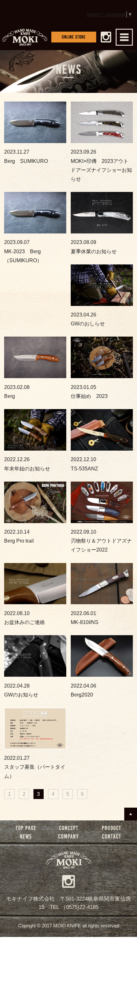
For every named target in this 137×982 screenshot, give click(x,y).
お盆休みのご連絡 (24, 617)
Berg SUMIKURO (26, 156)
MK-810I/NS (84, 617)
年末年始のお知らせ (27, 463)
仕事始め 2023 (89, 391)
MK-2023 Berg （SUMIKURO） (25, 251)
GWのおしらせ (88, 319)
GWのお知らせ (21, 690)
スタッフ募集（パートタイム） (34, 767)
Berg (17, 391)
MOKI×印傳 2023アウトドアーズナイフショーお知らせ (101, 165)
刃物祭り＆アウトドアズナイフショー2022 (101, 540)
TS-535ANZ (84, 463)
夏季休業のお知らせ (94, 246)
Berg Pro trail (19, 536)
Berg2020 (83, 690)
